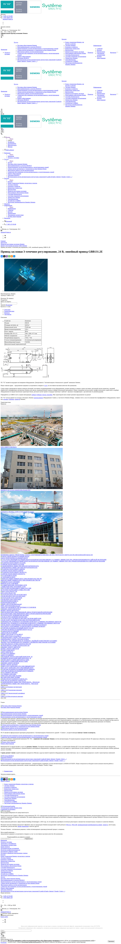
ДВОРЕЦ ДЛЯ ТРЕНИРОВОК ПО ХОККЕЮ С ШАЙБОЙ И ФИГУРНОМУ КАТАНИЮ (28, 642)
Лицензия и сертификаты (8, 843)
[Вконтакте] (5, 236)
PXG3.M (74, 824)
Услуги (16, 42)
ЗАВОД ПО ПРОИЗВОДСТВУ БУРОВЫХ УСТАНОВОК (18, 607)
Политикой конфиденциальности (31, 942)
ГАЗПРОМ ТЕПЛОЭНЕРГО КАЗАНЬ (12, 564)
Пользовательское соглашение (10, 848)
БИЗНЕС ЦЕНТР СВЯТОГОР (10, 648)
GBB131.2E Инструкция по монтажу (12, 696)
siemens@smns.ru (8, 19)
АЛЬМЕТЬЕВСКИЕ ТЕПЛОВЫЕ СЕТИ (13, 586)
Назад (11, 139)
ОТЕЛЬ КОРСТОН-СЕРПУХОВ (11, 599)
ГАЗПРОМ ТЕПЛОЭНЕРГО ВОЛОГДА (13, 574)
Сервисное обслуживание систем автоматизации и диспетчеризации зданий (24, 737)
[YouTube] (5, 238)
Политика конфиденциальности (10, 850)
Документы (7, 314)
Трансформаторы (70, 59)
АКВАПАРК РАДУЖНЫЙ (9, 633)
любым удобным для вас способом (41, 394)
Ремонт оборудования (24, 56)
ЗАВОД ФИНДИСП (7, 652)
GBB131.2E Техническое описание (11, 690)
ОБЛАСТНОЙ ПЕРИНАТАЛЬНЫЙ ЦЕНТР (14, 558)
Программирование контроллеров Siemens (13, 713)
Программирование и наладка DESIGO (29, 47)
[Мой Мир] (14, 256)
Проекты (90, 52)
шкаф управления (23, 826)
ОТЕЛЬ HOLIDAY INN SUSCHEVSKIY (13, 596)
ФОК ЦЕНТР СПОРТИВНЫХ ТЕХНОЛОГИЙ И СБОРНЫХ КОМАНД (23, 626)
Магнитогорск (12, 145)
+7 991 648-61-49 (7, 17)
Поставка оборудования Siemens (27, 45)
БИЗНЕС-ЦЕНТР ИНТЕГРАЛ (10, 610)
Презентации (101, 51)
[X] (4, 256)
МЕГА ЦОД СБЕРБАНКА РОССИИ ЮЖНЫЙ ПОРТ (17, 668)
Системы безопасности (72, 55)
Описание (7, 309)
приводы (17, 399)
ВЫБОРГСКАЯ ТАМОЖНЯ (9, 583)
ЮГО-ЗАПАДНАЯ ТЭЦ (8, 593)
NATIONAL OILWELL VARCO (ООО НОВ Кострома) (17, 511)
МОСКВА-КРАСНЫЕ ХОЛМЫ (10, 677)
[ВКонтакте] (2, 256)
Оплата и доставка (7, 53)
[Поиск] (2, 35)
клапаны (11, 399)
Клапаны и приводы (71, 47)
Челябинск (11, 142)
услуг (46, 385)
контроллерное (38, 397)
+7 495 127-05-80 (7, 16)
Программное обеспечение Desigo (75, 53)
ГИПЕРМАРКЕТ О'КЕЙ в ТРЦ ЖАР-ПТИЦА (15, 639)
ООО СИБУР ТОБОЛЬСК (9, 447)
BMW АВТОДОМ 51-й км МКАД (11, 636)
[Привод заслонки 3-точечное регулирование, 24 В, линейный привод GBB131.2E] (26, 291)
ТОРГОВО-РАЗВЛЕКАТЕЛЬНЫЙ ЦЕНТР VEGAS (16, 629)
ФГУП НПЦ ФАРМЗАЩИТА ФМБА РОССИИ (15, 590)
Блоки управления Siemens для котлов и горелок (74, 43)
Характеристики (9, 311)
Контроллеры (69, 50)
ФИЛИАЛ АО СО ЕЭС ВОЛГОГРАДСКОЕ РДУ (15, 490)
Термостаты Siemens (71, 58)
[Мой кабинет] (1, 37)
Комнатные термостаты (72, 48)
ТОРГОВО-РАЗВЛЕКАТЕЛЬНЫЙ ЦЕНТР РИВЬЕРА (17, 671)
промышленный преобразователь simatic (90, 824)
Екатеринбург (12, 143)
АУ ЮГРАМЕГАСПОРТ (8, 577)
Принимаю (111, 941)
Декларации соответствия (101, 54)
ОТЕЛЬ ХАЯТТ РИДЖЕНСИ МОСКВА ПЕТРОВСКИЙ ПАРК (20, 620)
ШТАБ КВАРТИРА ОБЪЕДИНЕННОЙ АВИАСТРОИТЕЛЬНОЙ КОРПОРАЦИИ (26, 613)
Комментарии (8, 771)
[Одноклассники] (12, 256)
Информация (97, 45)
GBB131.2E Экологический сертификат (13, 693)
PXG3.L (68, 824)
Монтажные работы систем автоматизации (30, 51)
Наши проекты (5, 846)
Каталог (64, 39)
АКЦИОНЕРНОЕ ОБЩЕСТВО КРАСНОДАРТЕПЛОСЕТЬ (19, 567)
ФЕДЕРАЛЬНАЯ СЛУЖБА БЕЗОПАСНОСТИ (15, 645)
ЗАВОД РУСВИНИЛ (7, 655)
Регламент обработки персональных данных (14, 853)
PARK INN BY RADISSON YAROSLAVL (13, 680)
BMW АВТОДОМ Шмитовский (10, 606)
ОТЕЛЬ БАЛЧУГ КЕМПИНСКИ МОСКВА (14, 617)
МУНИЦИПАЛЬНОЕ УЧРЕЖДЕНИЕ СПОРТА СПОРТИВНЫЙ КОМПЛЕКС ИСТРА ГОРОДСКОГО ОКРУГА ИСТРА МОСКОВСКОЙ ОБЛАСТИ (47, 555)
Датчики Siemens (70, 45)
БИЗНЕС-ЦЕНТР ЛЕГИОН (9, 664)
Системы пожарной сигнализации (75, 56)
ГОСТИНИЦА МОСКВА (8, 674)
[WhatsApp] (9, 256)
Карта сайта (4, 916)
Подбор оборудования (101, 57)
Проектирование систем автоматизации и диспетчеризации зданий (37, 48)
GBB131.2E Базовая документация (11, 687)
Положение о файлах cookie (9, 851)
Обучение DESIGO (23, 58)
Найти (3, 932)
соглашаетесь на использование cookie (82, 940)
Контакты (113, 52)
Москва (10, 146)
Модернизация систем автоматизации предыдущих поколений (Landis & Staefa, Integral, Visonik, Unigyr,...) (33, 760)
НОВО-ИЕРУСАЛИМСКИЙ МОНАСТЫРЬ (14, 661)
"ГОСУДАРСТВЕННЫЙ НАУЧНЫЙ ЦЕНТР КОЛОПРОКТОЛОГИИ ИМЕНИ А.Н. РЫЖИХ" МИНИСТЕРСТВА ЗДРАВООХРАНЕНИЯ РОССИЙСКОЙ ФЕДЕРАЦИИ (53, 561)
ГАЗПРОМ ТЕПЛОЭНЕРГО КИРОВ (12, 571)
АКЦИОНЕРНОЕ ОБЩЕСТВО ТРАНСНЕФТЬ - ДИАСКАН (19, 683)
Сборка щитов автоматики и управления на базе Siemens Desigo (36, 50)
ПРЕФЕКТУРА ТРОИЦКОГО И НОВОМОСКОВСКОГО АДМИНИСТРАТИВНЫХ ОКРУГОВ (30, 623)
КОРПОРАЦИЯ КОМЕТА (9, 602)
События (99, 48)
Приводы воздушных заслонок (74, 51)
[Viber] (7, 256)
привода (105, 824)
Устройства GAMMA (71, 61)
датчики (5, 399)
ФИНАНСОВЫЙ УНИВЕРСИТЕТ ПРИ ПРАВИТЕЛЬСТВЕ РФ (20, 580)
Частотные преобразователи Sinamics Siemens (73, 63)
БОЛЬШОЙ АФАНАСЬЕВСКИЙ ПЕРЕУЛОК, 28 (16, 658)
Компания (4, 49)
